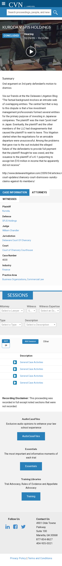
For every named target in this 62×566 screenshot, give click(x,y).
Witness (31, 306)
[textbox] (12, 311)
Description (31, 320)
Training (31, 496)
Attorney (4, 306)
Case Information (15, 192)
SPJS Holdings (9, 220)
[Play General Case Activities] (15, 362)
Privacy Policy (18, 558)
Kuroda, (6, 211)
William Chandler (10, 230)
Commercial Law (35, 279)
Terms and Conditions (40, 558)
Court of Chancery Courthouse (17, 250)
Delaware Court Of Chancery (16, 240)
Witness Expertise (49, 306)
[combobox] (12, 310)
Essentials (31, 466)
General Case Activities (31, 362)
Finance (6, 269)
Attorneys (39, 192)
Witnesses (10, 199)
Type (2, 320)
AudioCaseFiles (31, 436)
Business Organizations (14, 279)
